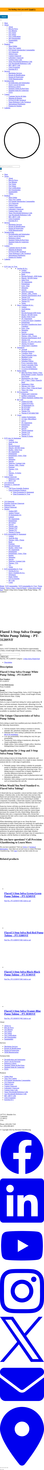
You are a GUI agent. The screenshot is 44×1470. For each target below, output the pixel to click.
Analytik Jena (13, 442)
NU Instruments (26, 282)
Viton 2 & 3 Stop (27, 390)
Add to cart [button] (27, 901)
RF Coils (20, 400)
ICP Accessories (22, 392)
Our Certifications (15, 36)
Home (2, 586)
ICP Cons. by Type (10, 266)
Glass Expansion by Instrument (23, 492)
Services (7, 71)
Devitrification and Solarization (19, 83)
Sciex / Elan (25, 286)
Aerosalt (24, 349)
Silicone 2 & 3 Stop (28, 386)
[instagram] (22, 1316)
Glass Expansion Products (17, 490)
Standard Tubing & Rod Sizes (19, 88)
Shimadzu (24, 288)
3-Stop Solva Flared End (31, 659)
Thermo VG (25, 301)
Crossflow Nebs (26, 353)
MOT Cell (12, 481)
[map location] (22, 1465)
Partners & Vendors (15, 106)
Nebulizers (20, 347)
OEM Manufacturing (16, 79)
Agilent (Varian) (14, 513)
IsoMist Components (28, 396)
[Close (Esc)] (7, 1467)
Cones (19, 415)
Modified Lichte (26, 357)
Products (7, 44)
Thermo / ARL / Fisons (29, 293)
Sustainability (13, 40)
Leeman (11, 517)
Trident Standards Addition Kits (32, 398)
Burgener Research (27, 351)
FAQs (11, 92)
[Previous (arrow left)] (1, 1469)
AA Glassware (13, 52)
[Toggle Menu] (1, 171)
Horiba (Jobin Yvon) (28, 317)
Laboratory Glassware (16, 58)
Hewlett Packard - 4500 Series (31, 276)
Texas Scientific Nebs (28, 367)
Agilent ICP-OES (27, 403)
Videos (11, 42)
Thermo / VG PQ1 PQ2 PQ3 (31, 342)
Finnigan (12, 467)
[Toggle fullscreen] (3, 1467)
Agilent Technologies (28, 417)
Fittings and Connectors (29, 394)
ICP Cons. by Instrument (12, 438)
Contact (7, 94)
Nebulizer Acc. (26, 359)
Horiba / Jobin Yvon (15, 450)
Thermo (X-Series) (27, 299)
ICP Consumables (11, 586)
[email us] (22, 1406)
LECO (23, 421)
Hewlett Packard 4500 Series (31, 313)
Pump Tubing (21, 371)
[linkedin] (22, 1225)
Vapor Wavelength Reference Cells (20, 61)
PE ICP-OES (25, 407)
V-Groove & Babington (29, 369)
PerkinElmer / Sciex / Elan (17, 455)
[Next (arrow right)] (3, 1469)
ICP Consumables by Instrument (15, 534)
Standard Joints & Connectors (19, 90)
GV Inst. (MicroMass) (28, 419)
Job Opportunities (15, 38)
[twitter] (22, 1361)
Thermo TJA (25, 297)
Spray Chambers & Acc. (25, 305)
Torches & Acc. (22, 268)
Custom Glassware (15, 56)
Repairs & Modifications (17, 75)
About (6, 25)
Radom (11, 457)
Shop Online (13, 46)
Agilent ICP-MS (26, 401)
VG (10, 471)
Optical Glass (13, 54)
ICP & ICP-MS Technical (17, 100)
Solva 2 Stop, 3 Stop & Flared (31, 388)
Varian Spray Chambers (29, 346)
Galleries (7, 108)
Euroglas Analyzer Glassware (14, 503)
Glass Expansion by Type (21, 494)
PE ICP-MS (25, 409)
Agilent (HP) (13, 511)
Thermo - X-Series (15, 473)
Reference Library (15, 87)
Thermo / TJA (13, 469)
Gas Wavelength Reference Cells (20, 63)
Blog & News (13, 29)
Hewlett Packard (14, 446)
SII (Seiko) (12, 523)
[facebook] (22, 1174)
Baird (23, 274)
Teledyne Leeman (27, 292)
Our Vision (12, 33)
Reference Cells (14, 479)
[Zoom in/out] (1, 1467)
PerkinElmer (25, 284)
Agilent (23, 270)
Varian (23, 303)
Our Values (12, 34)
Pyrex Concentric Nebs (29, 363)
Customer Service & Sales (17, 96)
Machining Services (15, 73)
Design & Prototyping (16, 77)
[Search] (1, 169)
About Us (7, 1026)
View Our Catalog (15, 48)
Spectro (23, 290)
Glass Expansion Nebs (29, 355)
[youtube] (22, 1265)
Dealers (6, 486)
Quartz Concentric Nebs (29, 365)
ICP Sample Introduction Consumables (22, 50)
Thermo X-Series (27, 436)
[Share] (5, 1467)
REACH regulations (11, 734)
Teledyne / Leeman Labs (17, 463)
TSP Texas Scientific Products (19, 488)
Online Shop (8, 1076)
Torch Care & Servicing (17, 85)
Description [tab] (8, 662)
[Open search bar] (1, 164)
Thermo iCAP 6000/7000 (30, 413)
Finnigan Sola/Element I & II (31, 295)
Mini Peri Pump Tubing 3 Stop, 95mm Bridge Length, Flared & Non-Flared (32, 374)
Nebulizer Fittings (27, 361)
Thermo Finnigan (27, 430)
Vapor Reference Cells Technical (20, 102)
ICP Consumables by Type (13, 569)
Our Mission (13, 31)
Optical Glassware (10, 477)
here (15, 851)
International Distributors (17, 104)
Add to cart (4, 656)
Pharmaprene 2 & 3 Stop (29, 378)
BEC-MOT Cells (14, 65)
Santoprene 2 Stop (27, 384)
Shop (6, 23)
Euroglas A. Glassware (12, 484)
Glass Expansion (14, 67)
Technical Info (9, 81)
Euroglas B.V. (13, 69)
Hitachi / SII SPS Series (29, 278)
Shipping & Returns (15, 98)
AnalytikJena (25, 272)
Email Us (32, 9)
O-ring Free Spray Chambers (31, 320)
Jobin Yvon (25, 280)
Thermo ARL (13, 526)
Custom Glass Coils (15, 60)
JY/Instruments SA (27, 405)
